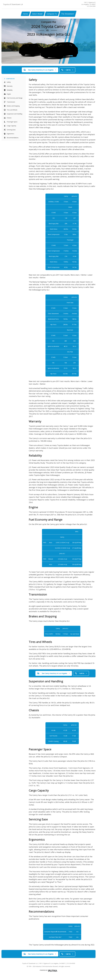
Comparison (10, 79)
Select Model (37, 14)
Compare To (52, 14)
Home (25, 14)
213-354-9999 (91, 6)
